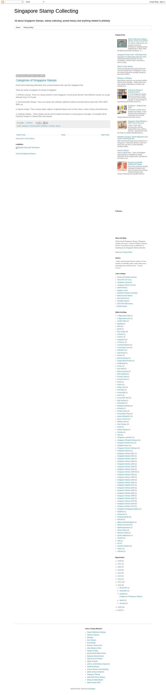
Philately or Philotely (124, 78)
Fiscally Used (122, 376)
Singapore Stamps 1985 (125, 493)
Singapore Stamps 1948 (125, 467)
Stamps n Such (122, 290)
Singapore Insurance (124, 282)
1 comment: (29, 123)
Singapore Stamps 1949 (125, 469)
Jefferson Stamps (93, 635)
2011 (120, 582)
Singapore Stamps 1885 (125, 461)
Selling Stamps (122, 429)
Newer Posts (20, 135)
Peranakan (121, 403)
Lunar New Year (123, 398)
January (123, 603)
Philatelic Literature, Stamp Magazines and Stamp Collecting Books (132, 138)
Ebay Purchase (122, 371)
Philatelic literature (123, 406)
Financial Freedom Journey (127, 277)
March (122, 600)
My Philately (91, 643)
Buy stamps (121, 332)
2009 (120, 607)
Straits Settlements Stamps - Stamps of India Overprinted (138, 40)
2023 (120, 561)
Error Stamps (122, 374)
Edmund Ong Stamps (124, 295)
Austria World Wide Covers (96, 653)
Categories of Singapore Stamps (36, 80)
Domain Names (122, 358)
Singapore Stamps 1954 (125, 477)
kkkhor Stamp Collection (95, 672)
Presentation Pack (123, 414)
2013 (120, 576)
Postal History (122, 411)
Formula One (122, 379)
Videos (119, 549)
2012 (120, 579)
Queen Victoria (122, 419)
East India (120, 369)
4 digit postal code (123, 316)
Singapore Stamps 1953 (125, 474)
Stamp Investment (123, 525)
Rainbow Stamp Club (94, 645)
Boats (119, 329)
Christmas (121, 342)
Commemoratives (35, 126)
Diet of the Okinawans (125, 304)
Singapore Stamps (123, 451)
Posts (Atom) (29, 139)
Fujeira (119, 385)
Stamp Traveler (92, 661)
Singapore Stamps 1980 (125, 488)
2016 (120, 567)
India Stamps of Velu (94, 648)
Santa (119, 427)
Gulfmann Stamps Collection (127, 293)
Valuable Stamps (123, 546)
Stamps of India (122, 533)
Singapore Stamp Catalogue (127, 448)
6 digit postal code (123, 318)
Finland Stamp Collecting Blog (97, 669)
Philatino (90, 637)
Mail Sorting (121, 400)
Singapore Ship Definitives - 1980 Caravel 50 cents (138, 122)
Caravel (120, 334)
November (123, 591)
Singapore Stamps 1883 (125, 459)
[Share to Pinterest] (47, 123)
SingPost (120, 511)
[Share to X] (42, 123)
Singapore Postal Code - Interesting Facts (132, 55)
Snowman (121, 514)
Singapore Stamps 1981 (125, 490)
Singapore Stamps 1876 (125, 456)
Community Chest (123, 347)
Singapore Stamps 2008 (125, 501)
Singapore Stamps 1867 (125, 453)
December (123, 588)
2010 (120, 585)
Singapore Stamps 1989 (125, 496)
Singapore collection (124, 437)
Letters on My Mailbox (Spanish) (98, 664)
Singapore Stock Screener (126, 285)
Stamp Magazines (123, 527)
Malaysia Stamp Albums (95, 656)
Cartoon (120, 337)
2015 (120, 570)
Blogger (92, 689)
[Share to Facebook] (44, 123)
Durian (119, 366)
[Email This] (37, 123)
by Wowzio (32, 154)
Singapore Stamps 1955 (125, 480)
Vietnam (120, 551)
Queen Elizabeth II (123, 416)
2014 (120, 573)
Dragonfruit (121, 363)
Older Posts (105, 135)
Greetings (52, 126)
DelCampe (121, 353)
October (123, 594)
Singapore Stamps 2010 (125, 506)
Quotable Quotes (123, 301)
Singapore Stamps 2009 (125, 504)
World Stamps (122, 288)
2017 (120, 564)
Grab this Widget (21, 154)
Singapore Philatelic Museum (127, 440)
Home (18, 27)
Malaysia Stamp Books (95, 680)
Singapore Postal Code (125, 443)
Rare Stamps (122, 424)
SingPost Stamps (93, 666)
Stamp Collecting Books (125, 522)
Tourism (120, 538)
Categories (25, 126)
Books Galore (122, 306)
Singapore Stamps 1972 (125, 485)
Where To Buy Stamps (125, 66)
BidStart (120, 324)
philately (120, 408)
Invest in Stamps (123, 150)
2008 (120, 610)
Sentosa (120, 432)
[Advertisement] (37, 52)
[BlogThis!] (39, 123)
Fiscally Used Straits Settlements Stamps (135, 163)
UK (118, 543)
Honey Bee (121, 392)
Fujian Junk (121, 387)
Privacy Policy (28, 27)
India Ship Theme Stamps (96, 677)
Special (58, 126)
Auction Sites (122, 321)
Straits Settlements (123, 535)
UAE (119, 541)
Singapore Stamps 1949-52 (127, 472)
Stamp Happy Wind (94, 682)
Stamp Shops (122, 530)
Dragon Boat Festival (124, 361)
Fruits (119, 382)
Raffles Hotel (121, 422)
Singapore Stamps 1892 (125, 464)
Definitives (44, 126)
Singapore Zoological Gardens (128, 509)
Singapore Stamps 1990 (125, 498)
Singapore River (123, 445)
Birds (119, 326)
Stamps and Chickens (94, 659)
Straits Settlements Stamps (96, 632)
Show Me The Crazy (124, 280)
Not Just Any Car (123, 298)
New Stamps (91, 640)
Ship (119, 435)
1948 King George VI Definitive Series (135, 91)
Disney (119, 355)
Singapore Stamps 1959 (125, 482)
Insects (119, 395)
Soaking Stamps (123, 517)
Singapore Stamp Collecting (46, 11)
